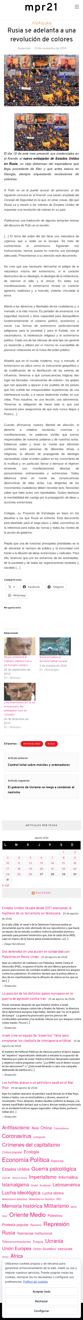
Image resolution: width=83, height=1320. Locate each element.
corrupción (39, 1137)
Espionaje (57, 1161)
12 (30, 863)
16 (75, 863)
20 (41, 869)
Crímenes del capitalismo (31, 1144)
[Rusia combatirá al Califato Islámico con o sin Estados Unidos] (19, 646)
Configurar (41, 1311)
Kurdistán (45, 1185)
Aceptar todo (42, 1291)
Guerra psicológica (53, 1168)
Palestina (55, 1215)
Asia (35, 1127)
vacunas (65, 1248)
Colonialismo (61, 1128)
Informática (68, 1177)
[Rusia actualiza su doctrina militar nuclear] (55, 646)
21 (52, 869)
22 (63, 869)
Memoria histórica (22, 1205)
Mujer (4, 1215)
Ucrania (54, 1240)
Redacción (24, 48)
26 (30, 874)
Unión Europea (16, 1248)
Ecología (31, 1151)
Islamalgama (15, 1184)
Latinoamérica (66, 1184)
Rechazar (41, 1301)
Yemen (5, 1256)
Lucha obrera (53, 1192)
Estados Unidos (16, 1169)
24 (7, 874)
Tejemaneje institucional (34, 1233)
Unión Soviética (44, 1248)
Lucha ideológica (21, 1192)
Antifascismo (16, 1127)
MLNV (74, 1206)
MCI (58, 1199)
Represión (56, 1223)
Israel (34, 1185)
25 (19, 874)
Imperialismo (31, 744)
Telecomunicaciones (16, 1241)
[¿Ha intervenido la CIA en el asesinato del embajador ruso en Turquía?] (19, 692)
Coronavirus (16, 1136)
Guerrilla (6, 1177)
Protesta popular (15, 1224)
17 (7, 869)
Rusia (51, 744)
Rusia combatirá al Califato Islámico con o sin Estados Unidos (18, 661)
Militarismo (56, 1205)
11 (19, 863)
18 (19, 869)
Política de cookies (35, 1281)
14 (52, 863)
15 (63, 863)
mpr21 (41, 8)
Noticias (41, 23)
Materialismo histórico (42, 1199)
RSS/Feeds (43, 893)
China (46, 1127)
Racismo (36, 1225)
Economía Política (25, 1159)
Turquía (38, 1241)
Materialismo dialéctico (14, 1199)
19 (30, 869)
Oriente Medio (27, 1214)
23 (74, 869)
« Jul (5, 886)
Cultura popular (12, 1152)
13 (41, 863)
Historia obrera (19, 1177)
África (16, 1255)
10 (7, 863)
